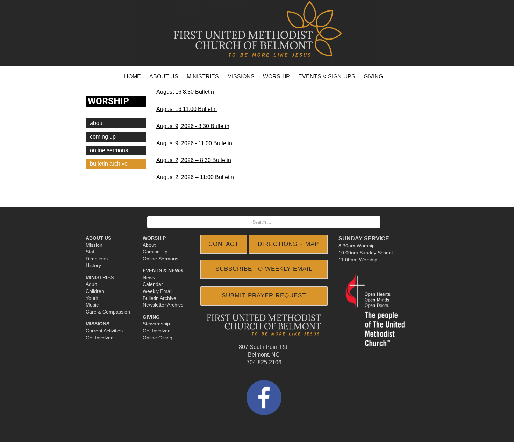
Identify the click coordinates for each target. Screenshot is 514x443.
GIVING (373, 76)
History (93, 265)
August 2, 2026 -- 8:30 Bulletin (193, 160)
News (149, 277)
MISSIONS (241, 76)
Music (92, 305)
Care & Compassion (108, 312)
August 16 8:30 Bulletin (185, 92)
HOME (132, 76)
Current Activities (104, 330)
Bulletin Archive (159, 298)
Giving (151, 317)
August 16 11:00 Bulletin (186, 109)
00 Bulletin (219, 143)
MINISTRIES (203, 76)
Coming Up (103, 137)
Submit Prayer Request (264, 295)
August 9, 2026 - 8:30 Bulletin (192, 126)
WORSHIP (276, 76)
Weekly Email (157, 291)
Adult (91, 284)
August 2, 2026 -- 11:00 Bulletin (195, 177)
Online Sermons (109, 150)
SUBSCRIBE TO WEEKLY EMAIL (263, 269)
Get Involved (100, 337)
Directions (97, 258)
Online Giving (157, 337)
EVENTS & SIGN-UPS (326, 76)
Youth (92, 298)
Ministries (100, 277)
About (97, 123)
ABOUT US (163, 76)
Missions (97, 323)
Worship (154, 238)
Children (95, 291)
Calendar (153, 284)
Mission (94, 245)
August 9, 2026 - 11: (181, 143)
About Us (98, 238)
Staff (91, 251)
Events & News (163, 270)
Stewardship (156, 323)
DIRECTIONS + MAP (288, 244)
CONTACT (223, 244)
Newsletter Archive (163, 305)
